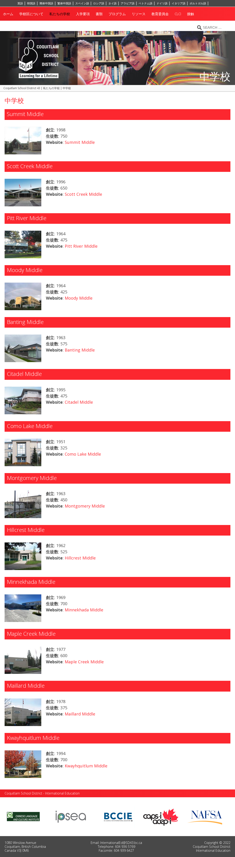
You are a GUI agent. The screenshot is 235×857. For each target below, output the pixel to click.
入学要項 (83, 13)
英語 (20, 3)
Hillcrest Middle (80, 558)
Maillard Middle (80, 714)
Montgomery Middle (85, 506)
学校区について (31, 13)
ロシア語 (98, 3)
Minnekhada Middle (84, 610)
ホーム (8, 13)
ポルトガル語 (198, 3)
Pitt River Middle (81, 246)
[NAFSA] (206, 816)
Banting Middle (80, 350)
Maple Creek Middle (84, 661)
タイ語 (112, 3)
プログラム (117, 13)
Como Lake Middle (83, 454)
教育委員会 (160, 13)
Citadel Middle (79, 402)
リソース (138, 13)
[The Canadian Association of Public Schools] (161, 816)
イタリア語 (178, 3)
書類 (99, 13)
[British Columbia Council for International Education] (118, 816)
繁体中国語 (64, 3)
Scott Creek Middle (83, 194)
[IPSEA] (70, 816)
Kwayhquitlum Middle (86, 766)
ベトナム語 (145, 3)
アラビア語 (127, 3)
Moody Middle (78, 298)
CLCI (178, 13)
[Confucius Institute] (23, 816)
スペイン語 (82, 3)
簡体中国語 (46, 3)
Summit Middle (80, 142)
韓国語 (31, 3)
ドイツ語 (162, 3)
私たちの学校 (59, 13)
